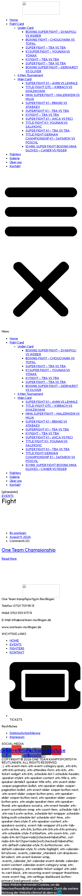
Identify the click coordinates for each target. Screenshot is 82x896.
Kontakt (15, 166)
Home (14, 20)
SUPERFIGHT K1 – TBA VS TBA (47, 111)
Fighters (15, 154)
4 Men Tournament (30, 75)
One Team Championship (29, 550)
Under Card (25, 28)
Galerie (15, 158)
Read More (9, 559)
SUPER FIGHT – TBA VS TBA (45, 47)
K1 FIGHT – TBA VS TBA (42, 59)
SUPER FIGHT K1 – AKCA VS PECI (49, 119)
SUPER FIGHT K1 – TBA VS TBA (47, 130)
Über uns (16, 162)
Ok (59, 892)
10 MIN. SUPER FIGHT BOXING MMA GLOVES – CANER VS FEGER (51, 148)
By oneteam (18, 533)
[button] (41, 252)
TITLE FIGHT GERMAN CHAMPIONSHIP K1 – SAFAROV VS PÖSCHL (50, 138)
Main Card (24, 79)
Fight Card (17, 24)
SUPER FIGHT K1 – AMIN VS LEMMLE (51, 83)
